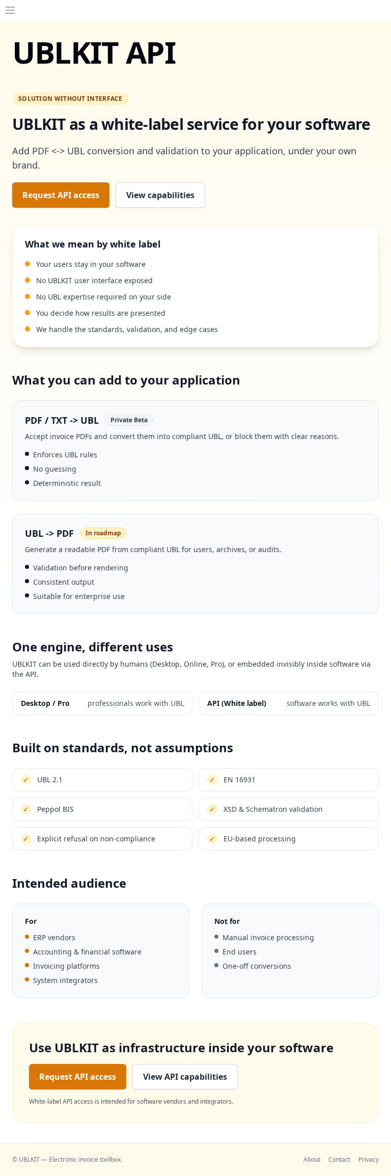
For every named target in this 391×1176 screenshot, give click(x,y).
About (311, 1160)
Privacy (368, 1160)
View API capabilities (185, 1076)
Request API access (60, 195)
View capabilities (160, 195)
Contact (339, 1160)
